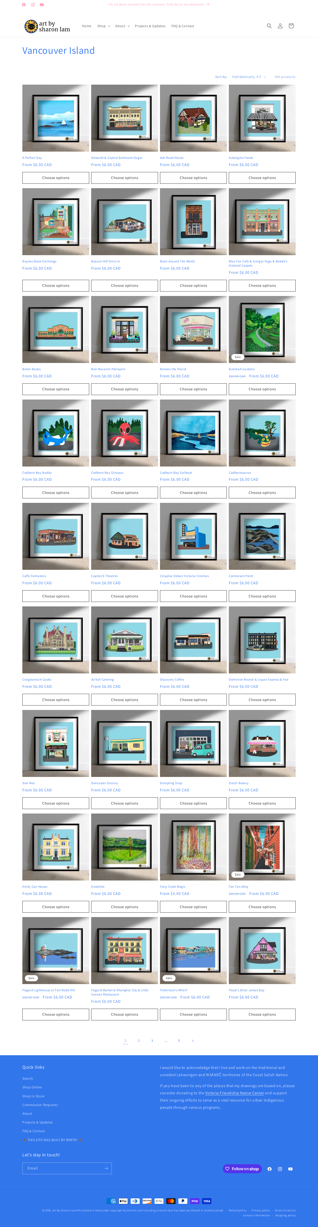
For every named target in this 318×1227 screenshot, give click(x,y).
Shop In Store (33, 1096)
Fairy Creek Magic (173, 887)
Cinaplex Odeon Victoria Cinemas (184, 576)
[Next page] (192, 1040)
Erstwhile (97, 887)
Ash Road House (171, 158)
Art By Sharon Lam (64, 1210)
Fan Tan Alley (238, 887)
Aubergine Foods (241, 158)
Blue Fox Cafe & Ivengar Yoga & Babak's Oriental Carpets (258, 263)
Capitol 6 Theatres (104, 576)
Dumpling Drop (171, 783)
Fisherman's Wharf (173, 990)
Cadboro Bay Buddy (37, 473)
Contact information (256, 1215)
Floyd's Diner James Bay (247, 990)
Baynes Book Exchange (39, 261)
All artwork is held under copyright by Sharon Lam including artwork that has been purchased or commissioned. (150, 1210)
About (27, 1113)
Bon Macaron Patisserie (108, 369)
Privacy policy (260, 1210)
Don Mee (28, 783)
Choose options (56, 177)
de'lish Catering (102, 680)
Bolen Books (31, 369)
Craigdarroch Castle (36, 680)
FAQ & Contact (33, 1131)
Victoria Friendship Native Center (234, 1093)
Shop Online (32, 1087)
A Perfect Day (32, 158)
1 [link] (125, 1040)
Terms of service (285, 1210)
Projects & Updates (37, 1122)
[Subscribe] (106, 1168)
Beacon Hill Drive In (105, 261)
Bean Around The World (177, 261)
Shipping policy (285, 1215)
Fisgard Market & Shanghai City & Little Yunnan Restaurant (119, 992)
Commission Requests (40, 1105)
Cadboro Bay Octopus (107, 473)
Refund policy (237, 1210)
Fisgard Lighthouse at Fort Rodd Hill (48, 990)
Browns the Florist (173, 369)
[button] (103, 26)
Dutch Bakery (238, 783)
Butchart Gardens (242, 369)
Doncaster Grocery (104, 783)
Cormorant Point (241, 576)
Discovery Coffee (172, 680)
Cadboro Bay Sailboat (176, 473)
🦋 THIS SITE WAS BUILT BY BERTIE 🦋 (52, 1140)
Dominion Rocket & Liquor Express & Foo (258, 680)
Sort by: (221, 76)
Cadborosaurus (240, 473)
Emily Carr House (34, 887)
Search (27, 1078)
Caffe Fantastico (34, 576)
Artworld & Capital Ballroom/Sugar (117, 158)
